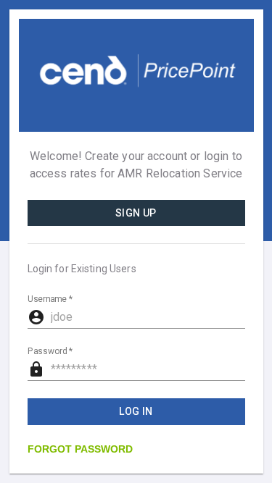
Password (50, 352)
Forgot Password (80, 449)
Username (50, 299)
